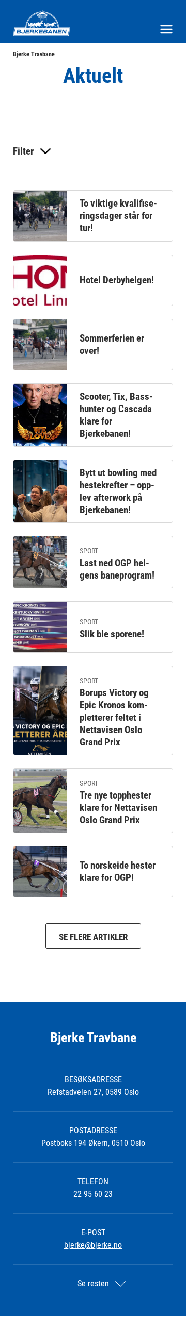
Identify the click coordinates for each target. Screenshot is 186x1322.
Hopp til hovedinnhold (35, 6)
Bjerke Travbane (34, 54)
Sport (89, 551)
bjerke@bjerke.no (93, 1245)
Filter (23, 151)
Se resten (93, 1284)
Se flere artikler (93, 936)
